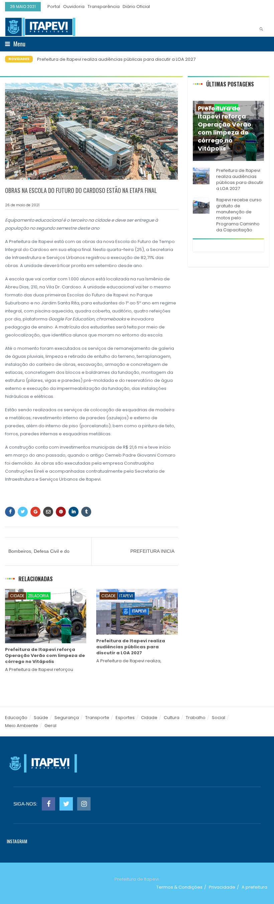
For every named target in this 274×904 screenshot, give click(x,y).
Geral (50, 725)
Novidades (18, 58)
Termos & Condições (179, 887)
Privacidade (222, 887)
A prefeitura (254, 887)
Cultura (171, 717)
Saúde (41, 717)
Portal (53, 6)
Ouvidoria (74, 6)
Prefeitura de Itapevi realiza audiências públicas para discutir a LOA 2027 (116, 59)
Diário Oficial (136, 6)
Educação (16, 717)
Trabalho (196, 717)
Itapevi (126, 596)
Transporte (97, 717)
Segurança (66, 717)
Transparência (104, 6)
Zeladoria (38, 596)
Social (218, 717)
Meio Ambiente (21, 725)
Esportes (125, 717)
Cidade (17, 596)
